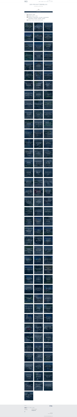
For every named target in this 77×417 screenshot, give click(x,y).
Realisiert (34, 14)
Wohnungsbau (39, 18)
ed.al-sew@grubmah (34, 410)
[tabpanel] (31, 410)
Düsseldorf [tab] (30, 407)
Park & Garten (35, 18)
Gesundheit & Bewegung (46, 17)
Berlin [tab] (28, 407)
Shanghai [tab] (33, 407)
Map (24, 411)
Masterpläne (43, 18)
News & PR (47, 1)
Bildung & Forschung (35, 17)
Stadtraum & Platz (31, 17)
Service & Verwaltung (31, 18)
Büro (44, 1)
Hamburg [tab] (25, 407)
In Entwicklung (30, 14)
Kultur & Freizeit (41, 17)
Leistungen (42, 1)
